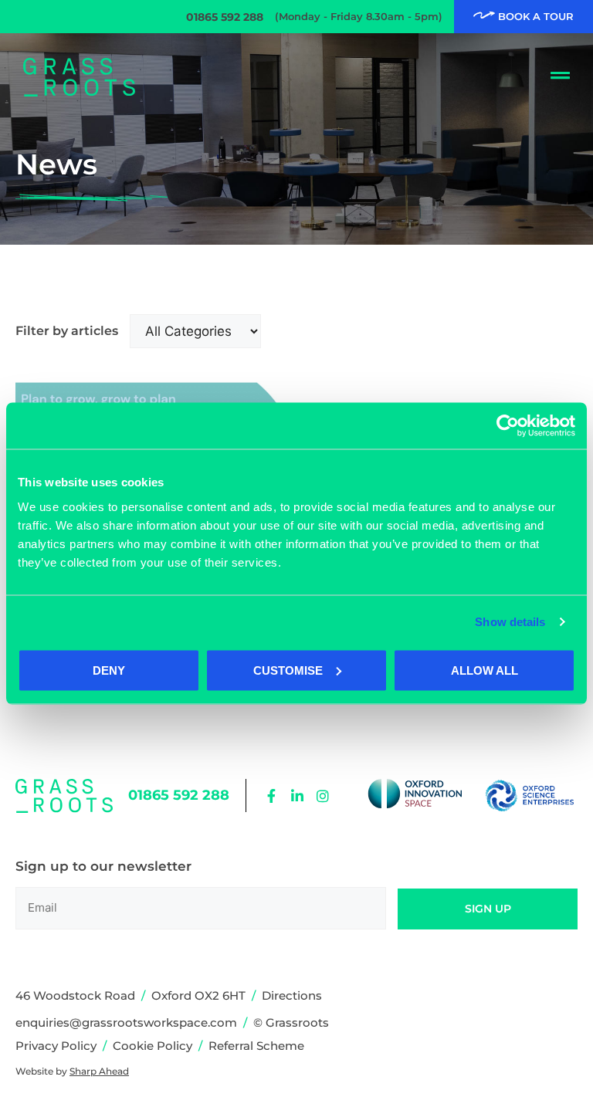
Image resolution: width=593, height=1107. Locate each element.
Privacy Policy (56, 1045)
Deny (109, 669)
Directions (292, 995)
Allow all (484, 669)
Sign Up (488, 909)
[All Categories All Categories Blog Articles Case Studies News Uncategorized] (195, 331)
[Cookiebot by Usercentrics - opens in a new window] (507, 426)
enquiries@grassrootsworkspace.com (126, 1022)
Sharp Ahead (99, 1071)
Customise (288, 669)
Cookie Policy (152, 1045)
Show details (510, 621)
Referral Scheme (256, 1045)
